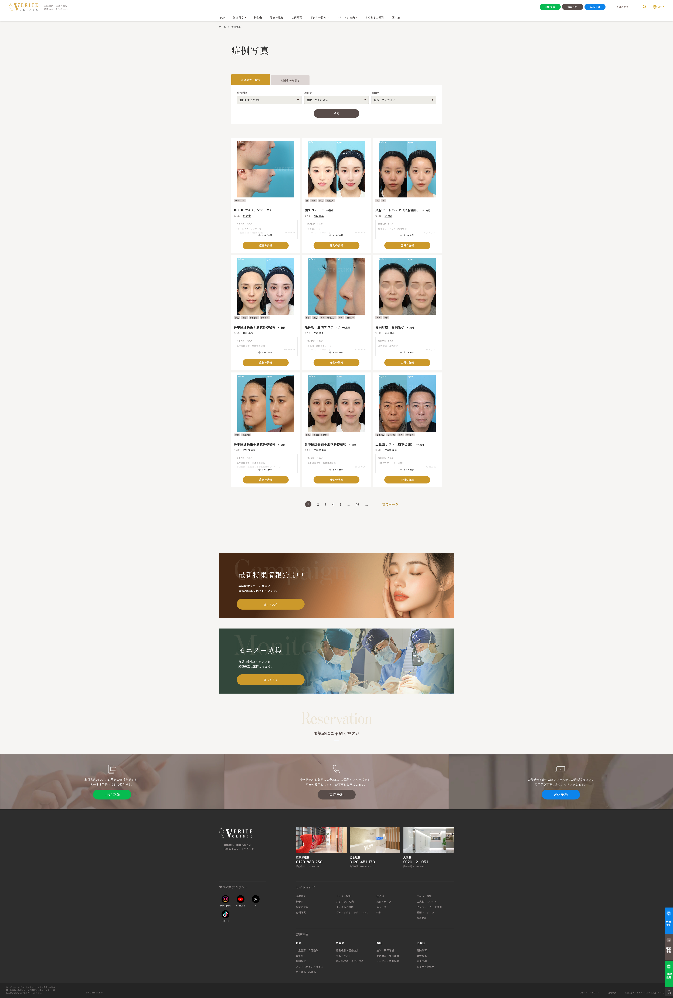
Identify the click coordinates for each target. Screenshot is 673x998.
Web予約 (595, 7)
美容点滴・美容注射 (387, 955)
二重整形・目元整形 (307, 950)
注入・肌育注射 (385, 950)
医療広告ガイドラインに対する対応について (644, 992)
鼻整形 (299, 955)
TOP (222, 17)
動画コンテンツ (425, 912)
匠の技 (396, 17)
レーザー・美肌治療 (387, 961)
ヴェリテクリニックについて (352, 912)
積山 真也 (248, 332)
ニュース (381, 907)
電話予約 (572, 7)
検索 (336, 113)
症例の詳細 (266, 245)
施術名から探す (251, 80)
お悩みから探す (290, 80)
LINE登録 (550, 7)
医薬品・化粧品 (425, 966)
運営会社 (612, 992)
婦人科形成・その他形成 (350, 961)
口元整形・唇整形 (306, 972)
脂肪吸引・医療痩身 (347, 950)
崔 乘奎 (247, 215)
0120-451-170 (362, 862)
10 (357, 504)
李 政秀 (388, 215)
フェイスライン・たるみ (309, 966)
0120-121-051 (415, 862)
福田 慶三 (319, 215)
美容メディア (384, 901)
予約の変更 (622, 7)
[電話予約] (669, 947)
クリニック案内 (345, 901)
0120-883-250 (309, 862)
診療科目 (301, 896)
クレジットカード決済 (429, 907)
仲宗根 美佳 (320, 332)
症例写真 (296, 17)
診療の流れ (276, 17)
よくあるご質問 (374, 17)
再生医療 (422, 961)
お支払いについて (427, 901)
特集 (379, 912)
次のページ (390, 504)
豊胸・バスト (343, 955)
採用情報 (422, 918)
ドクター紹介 (343, 896)
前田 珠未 (390, 332)
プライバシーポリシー (590, 992)
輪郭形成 (301, 961)
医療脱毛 (422, 955)
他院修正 (422, 950)
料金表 (258, 17)
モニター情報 (424, 896)
